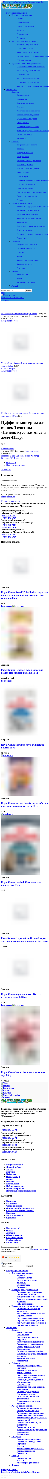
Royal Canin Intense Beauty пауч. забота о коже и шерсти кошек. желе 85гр (24, 804)
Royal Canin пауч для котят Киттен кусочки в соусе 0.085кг (21, 995)
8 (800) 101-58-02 (9, 1130)
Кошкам (19, 314)
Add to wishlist (7, 449)
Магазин (12, 314)
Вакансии (10, 1213)
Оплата (9, 1230)
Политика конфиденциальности (21, 1191)
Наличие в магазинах (15, 465)
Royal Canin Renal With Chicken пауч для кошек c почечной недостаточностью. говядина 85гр (24, 595)
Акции (9, 1179)
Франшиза (11, 1218)
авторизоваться (8, 497)
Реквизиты (11, 1203)
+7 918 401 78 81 (9, 515)
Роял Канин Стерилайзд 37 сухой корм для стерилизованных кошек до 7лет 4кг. (24, 939)
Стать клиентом (14, 1206)
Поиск (28, 290)
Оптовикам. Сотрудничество (20, 1208)
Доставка (10, 1233)
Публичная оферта (15, 1186)
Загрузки (10, 1172)
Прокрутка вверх (9, 1469)
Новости (10, 1181)
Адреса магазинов (14, 1215)
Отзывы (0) (11, 463)
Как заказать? (13, 1228)
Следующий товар (9, 371)
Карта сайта (12, 1242)
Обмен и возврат (14, 1235)
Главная (4, 314)
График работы (13, 1240)
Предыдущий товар (10, 321)
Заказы (9, 1169)
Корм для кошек (30, 314)
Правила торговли (15, 1188)
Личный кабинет (14, 1167)
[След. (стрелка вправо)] (5, 1477)
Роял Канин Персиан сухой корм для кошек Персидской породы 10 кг (22, 671)
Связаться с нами (14, 1237)
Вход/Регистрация (14, 1165)
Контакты (11, 1201)
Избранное (11, 1174)
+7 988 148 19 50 (9, 518)
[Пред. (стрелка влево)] (2, 1477)
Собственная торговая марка (20, 1210)
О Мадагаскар (13, 1176)
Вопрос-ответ (12, 1184)
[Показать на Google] (1, 513)
